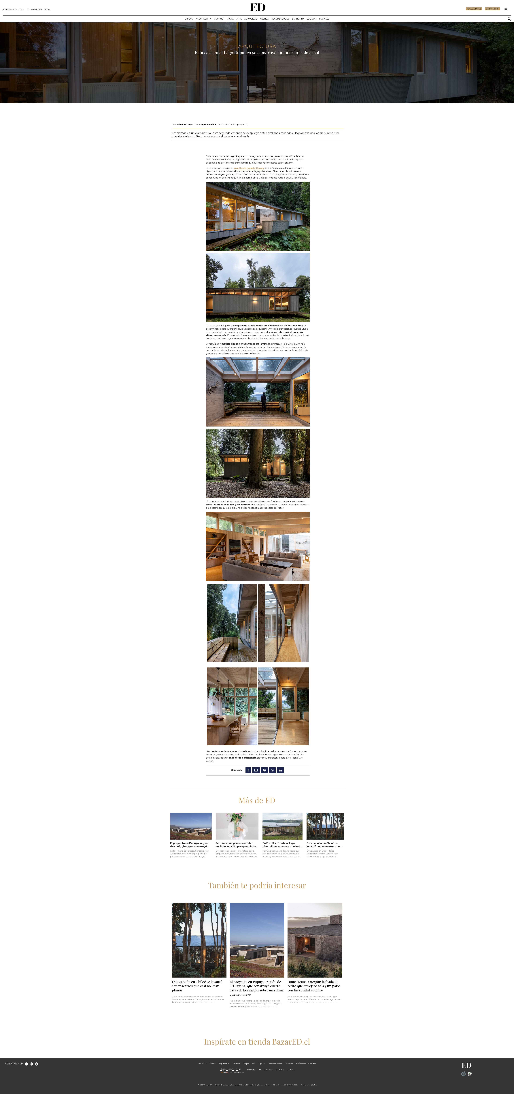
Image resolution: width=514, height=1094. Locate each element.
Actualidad (250, 19)
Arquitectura (203, 19)
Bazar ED (251, 1069)
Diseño (189, 19)
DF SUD (290, 1069)
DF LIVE (280, 1069)
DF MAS (269, 1069)
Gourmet (219, 19)
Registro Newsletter (13, 9)
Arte (239, 19)
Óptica (262, 1064)
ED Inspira (298, 19)
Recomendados (280, 19)
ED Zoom (312, 19)
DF (260, 1069)
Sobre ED (202, 1064)
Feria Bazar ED (474, 9)
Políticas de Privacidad (306, 1064)
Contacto (289, 1064)
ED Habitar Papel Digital (38, 9)
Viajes (230, 19)
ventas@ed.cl (311, 1085)
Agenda (264, 19)
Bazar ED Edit (492, 9)
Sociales (324, 19)
